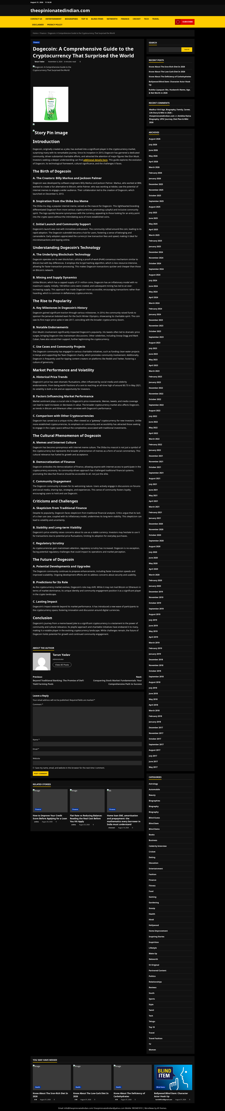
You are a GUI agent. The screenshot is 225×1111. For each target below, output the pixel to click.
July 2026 (153, 144)
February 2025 (155, 240)
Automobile (154, 789)
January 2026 (155, 178)
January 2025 (155, 246)
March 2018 (154, 710)
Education (153, 863)
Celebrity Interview (158, 846)
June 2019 (153, 625)
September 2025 (156, 201)
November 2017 (156, 733)
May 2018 (153, 699)
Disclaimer (38, 24)
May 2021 (153, 495)
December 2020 (156, 523)
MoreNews (149, 1108)
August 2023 (154, 342)
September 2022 (156, 405)
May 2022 (153, 427)
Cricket (137, 19)
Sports (152, 999)
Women (152, 1049)
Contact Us (36, 19)
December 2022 (156, 388)
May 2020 (153, 563)
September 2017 (156, 744)
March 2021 (154, 506)
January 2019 (155, 654)
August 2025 (154, 207)
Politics (152, 976)
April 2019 (153, 637)
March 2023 (154, 371)
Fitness (152, 885)
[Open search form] (172, 22)
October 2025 (155, 195)
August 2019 (154, 614)
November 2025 (156, 190)
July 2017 (153, 756)
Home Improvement (158, 931)
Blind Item (154, 823)
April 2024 (153, 297)
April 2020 (153, 569)
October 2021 (155, 467)
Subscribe (187, 21)
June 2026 (153, 150)
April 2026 (153, 161)
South (151, 993)
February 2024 (155, 308)
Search (153, 42)
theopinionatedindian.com (60, 10)
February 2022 (155, 444)
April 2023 (153, 365)
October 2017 (155, 739)
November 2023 (156, 325)
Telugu (152, 1021)
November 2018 (156, 665)
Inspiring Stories (156, 936)
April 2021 (153, 501)
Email (36, 749)
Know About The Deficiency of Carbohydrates (170, 76)
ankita (36, 822)
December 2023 (156, 320)
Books (152, 834)
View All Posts (62, 664)
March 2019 (154, 642)
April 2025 (153, 229)
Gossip (152, 908)
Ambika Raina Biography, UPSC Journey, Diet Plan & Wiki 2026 (170, 119)
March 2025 (154, 235)
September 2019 (156, 608)
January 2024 (155, 314)
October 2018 (155, 671)
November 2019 (156, 597)
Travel (155, 19)
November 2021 (156, 461)
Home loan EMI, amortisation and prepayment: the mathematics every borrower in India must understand (123, 820)
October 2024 (155, 263)
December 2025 (156, 184)
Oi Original (154, 965)
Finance (125, 19)
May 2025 (153, 224)
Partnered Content (157, 970)
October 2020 (155, 535)
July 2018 (153, 688)
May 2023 (153, 359)
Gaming (152, 897)
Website (36, 758)
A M (35, 1100)
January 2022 (155, 450)
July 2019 (153, 620)
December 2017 (156, 727)
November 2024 (156, 257)
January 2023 (155, 382)
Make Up (153, 953)
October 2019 (155, 603)
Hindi (151, 919)
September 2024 (156, 269)
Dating (152, 857)
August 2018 (154, 682)
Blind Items (97, 19)
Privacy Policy (54, 24)
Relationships (155, 982)
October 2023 (155, 331)
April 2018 (153, 705)
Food (151, 891)
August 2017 (154, 750)
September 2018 (156, 676)
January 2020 (155, 586)
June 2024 (153, 286)
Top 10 (84, 19)
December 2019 (156, 591)
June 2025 (153, 218)
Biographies (71, 19)
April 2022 (153, 433)
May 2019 (153, 631)
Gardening (154, 902)
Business (153, 840)
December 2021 (156, 456)
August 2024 (154, 275)
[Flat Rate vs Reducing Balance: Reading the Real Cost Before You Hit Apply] (87, 800)
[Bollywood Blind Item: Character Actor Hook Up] (173, 1077)
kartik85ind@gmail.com (164, 1100)
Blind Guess (154, 817)
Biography (154, 806)
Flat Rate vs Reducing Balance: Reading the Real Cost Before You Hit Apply (86, 818)
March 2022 (154, 439)
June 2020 (153, 557)
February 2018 (155, 716)
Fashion (152, 874)
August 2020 (154, 546)
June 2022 (153, 422)
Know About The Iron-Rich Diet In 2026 (167, 66)
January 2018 (155, 722)
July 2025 (153, 212)
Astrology (153, 784)
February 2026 (155, 173)
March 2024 (154, 303)
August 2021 (154, 478)
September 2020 (156, 540)
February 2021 (155, 512)
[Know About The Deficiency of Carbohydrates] (133, 1077)
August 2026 (154, 139)
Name (36, 739)
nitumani (111, 828)
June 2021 (153, 490)
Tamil (151, 1010)
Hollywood (154, 925)
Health (152, 914)
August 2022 (154, 410)
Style (151, 1004)
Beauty (152, 795)
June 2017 (153, 761)
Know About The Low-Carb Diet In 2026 (167, 71)
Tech (146, 19)
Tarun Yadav (39, 61)
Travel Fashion (155, 1038)
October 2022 (155, 399)
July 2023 (153, 348)
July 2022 (153, 416)
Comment (38, 704)
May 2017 (153, 767)
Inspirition (154, 942)
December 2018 (156, 659)
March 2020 (154, 574)
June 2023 (153, 354)
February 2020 (155, 580)
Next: (117, 680)
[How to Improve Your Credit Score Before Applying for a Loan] (50, 800)
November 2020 (156, 529)
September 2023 (156, 337)
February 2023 (155, 376)
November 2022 (156, 393)
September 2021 (156, 473)
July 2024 (153, 280)
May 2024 (153, 291)
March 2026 (154, 167)
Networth (112, 19)
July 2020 (153, 552)
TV (150, 1044)
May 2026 (153, 156)
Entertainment (53, 19)
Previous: (58, 680)
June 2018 (153, 693)
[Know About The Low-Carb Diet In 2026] (92, 1077)
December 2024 (156, 252)
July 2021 (153, 484)
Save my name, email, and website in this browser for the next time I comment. (70, 768)
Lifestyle (153, 948)
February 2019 (155, 648)
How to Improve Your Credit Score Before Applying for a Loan (50, 817)
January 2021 (155, 518)
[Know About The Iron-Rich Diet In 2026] (52, 1077)
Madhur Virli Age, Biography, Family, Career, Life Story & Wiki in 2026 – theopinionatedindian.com (169, 112)
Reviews (152, 987)
